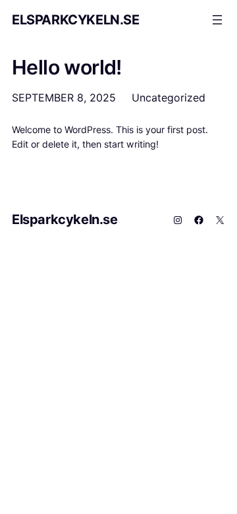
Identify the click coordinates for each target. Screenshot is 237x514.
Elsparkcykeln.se (76, 20)
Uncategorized (168, 97)
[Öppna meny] (217, 20)
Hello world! (67, 67)
